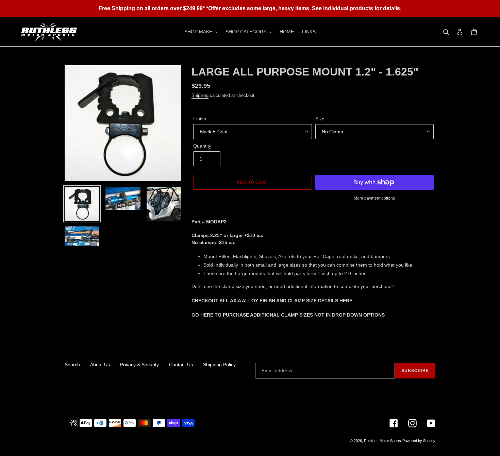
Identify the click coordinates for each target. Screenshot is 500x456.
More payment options (374, 198)
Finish (199, 118)
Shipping (200, 95)
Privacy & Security (139, 364)
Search (72, 364)
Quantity (202, 146)
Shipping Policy (219, 364)
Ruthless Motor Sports (382, 441)
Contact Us (181, 364)
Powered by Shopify (418, 441)
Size (319, 118)
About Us (100, 364)
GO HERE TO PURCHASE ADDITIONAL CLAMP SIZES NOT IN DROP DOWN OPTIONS (288, 315)
